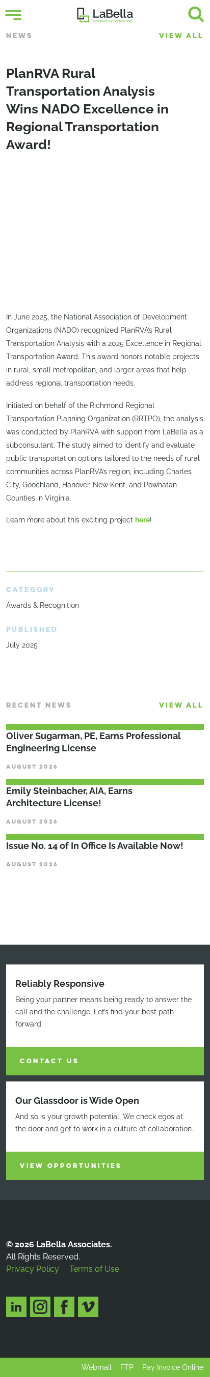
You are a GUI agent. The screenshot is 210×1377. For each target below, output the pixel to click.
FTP (127, 1367)
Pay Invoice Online (172, 1367)
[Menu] (13, 15)
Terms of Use (94, 1269)
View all (181, 36)
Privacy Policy (32, 1269)
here (142, 520)
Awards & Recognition (42, 605)
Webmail (97, 1367)
